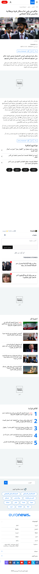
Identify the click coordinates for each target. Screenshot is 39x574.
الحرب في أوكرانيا (29, 498)
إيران (16, 502)
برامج (17, 541)
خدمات (36, 551)
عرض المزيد (35, 556)
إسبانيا (7, 502)
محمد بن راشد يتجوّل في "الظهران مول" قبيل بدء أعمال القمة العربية (22, 150)
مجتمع (17, 170)
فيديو (36, 541)
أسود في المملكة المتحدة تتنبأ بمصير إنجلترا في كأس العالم (23, 156)
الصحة (16, 533)
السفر (36, 537)
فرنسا (23, 502)
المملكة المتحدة (23, 7)
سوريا (31, 502)
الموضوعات (35, 521)
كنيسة (25, 170)
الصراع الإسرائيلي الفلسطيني (11, 494)
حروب (11, 507)
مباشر (4, 2)
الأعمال (36, 529)
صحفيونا (35, 544)
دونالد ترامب (17, 498)
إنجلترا (33, 170)
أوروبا (36, 525)
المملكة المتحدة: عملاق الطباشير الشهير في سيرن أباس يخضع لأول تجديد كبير (23, 162)
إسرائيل (7, 498)
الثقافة (16, 537)
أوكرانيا (20, 507)
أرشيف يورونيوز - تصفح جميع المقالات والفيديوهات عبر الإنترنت (10, 545)
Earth (16, 529)
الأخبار (33, 7)
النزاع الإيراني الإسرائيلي (29, 494)
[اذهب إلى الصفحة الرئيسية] (32, 2)
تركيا (28, 507)
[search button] (6, 482)
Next (36, 533)
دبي (9, 170)
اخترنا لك (34, 319)
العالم (29, 7)
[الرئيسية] (37, 7)
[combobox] (19, 482)
